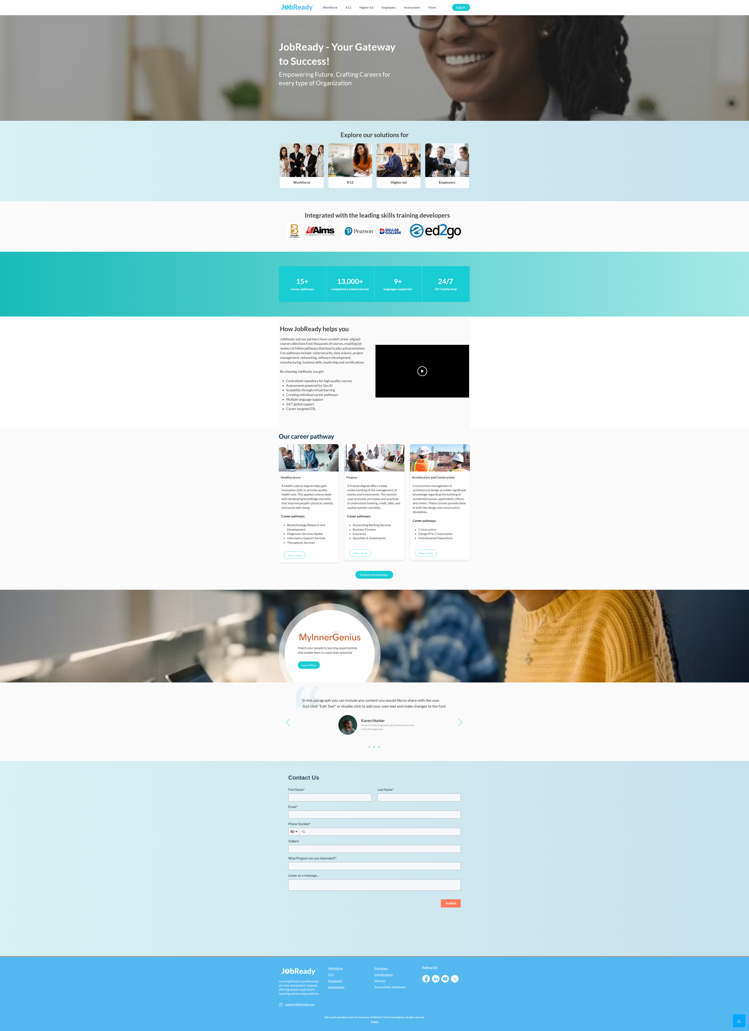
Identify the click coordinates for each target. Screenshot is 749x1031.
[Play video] (422, 371)
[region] (302, 284)
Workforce (301, 182)
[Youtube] (445, 979)
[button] (294, 555)
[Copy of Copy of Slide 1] (379, 747)
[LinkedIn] (435, 979)
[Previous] (288, 722)
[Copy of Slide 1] (374, 747)
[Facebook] (426, 979)
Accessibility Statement (390, 987)
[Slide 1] (369, 747)
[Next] (460, 722)
